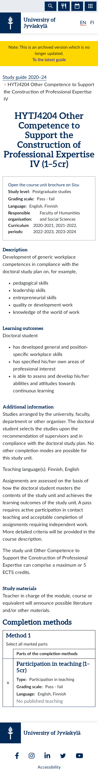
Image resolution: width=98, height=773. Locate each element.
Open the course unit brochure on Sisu (43, 185)
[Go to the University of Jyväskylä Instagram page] (31, 755)
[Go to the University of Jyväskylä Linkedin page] (47, 755)
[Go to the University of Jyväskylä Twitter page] (63, 756)
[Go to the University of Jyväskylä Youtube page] (79, 755)
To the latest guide (49, 60)
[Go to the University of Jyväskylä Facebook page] (17, 755)
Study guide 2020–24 (25, 77)
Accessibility (49, 767)
